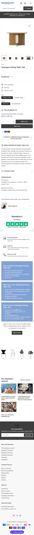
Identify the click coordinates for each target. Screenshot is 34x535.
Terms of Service (6, 468)
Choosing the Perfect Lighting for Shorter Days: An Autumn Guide (25, 398)
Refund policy (5, 473)
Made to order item (6, 116)
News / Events (5, 491)
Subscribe (28, 435)
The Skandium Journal (7, 448)
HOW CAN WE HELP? (7, 506)
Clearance (4, 457)
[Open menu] (31, 3)
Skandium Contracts (7, 450)
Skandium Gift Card (7, 453)
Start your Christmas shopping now (7, 415)
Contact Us (4, 488)
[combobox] (17, 8)
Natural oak (6, 103)
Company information (7, 495)
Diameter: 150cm (19, 97)
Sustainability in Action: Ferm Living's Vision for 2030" (8, 398)
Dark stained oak (16, 103)
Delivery (3, 475)
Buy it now (17, 126)
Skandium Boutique (7, 455)
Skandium (13, 521)
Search (29, 8)
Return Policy (17, 333)
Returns (3, 477)
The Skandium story (7, 493)
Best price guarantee (7, 470)
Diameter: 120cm (7, 97)
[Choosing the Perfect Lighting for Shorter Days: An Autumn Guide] (25, 389)
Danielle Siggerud (12, 206)
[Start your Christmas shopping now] (8, 407)
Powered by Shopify (22, 521)
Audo (2, 64)
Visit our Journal (25, 380)
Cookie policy (5, 498)
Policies (3, 480)
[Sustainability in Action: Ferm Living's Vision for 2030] (8, 389)
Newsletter (4, 459)
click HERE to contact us (8, 509)
